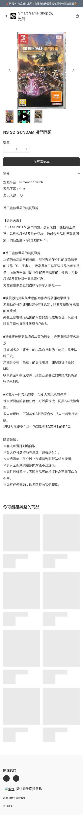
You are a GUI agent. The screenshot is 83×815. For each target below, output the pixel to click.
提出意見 (8, 806)
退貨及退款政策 (17, 798)
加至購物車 (41, 161)
